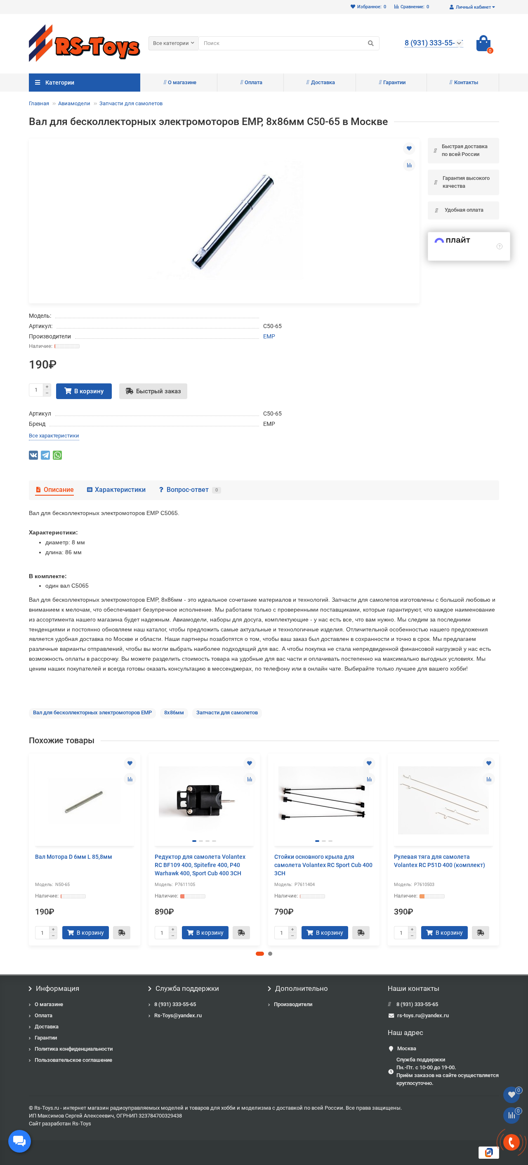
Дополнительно (301, 988)
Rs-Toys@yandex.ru (178, 1015)
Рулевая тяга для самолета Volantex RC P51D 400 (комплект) (439, 860)
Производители (293, 1004)
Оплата (253, 82)
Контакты (466, 82)
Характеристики (120, 490)
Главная (39, 103)
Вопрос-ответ (192, 490)
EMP (269, 336)
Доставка (323, 82)
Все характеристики (54, 435)
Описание (59, 490)
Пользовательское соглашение (73, 1060)
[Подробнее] (500, 246)
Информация (57, 988)
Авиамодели (74, 103)
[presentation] (30, 849)
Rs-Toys (81, 1123)
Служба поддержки (187, 988)
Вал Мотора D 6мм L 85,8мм (73, 856)
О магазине (182, 82)
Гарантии (394, 82)
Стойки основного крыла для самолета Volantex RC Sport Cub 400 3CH (323, 865)
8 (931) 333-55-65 (175, 1004)
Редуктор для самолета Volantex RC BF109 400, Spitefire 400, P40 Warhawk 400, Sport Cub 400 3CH (200, 865)
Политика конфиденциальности (74, 1049)
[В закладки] (409, 148)
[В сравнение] (409, 165)
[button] (260, 954)
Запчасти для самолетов (131, 103)
